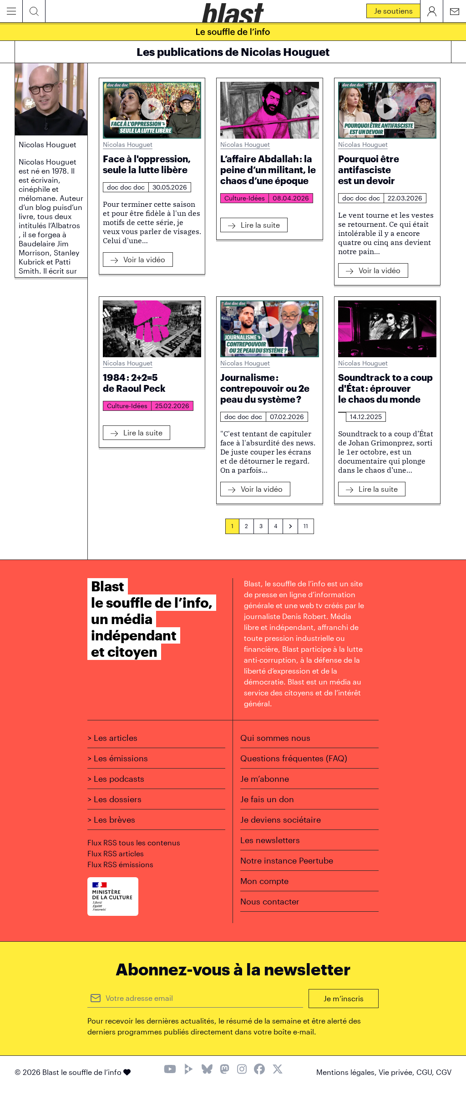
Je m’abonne (264, 779)
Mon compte (264, 881)
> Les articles (112, 738)
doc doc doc (126, 187)
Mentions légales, (347, 1072)
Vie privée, (397, 1072)
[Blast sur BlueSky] (207, 1070)
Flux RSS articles (115, 853)
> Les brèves (111, 819)
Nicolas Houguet (127, 144)
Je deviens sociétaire (280, 819)
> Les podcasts (115, 779)
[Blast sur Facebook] (259, 1070)
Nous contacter (269, 901)
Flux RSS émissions (120, 864)
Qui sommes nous (275, 738)
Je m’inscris (344, 998)
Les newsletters (270, 840)
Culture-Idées (244, 198)
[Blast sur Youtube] (170, 1070)
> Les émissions (117, 758)
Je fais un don (267, 799)
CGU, (426, 1072)
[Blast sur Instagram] (242, 1070)
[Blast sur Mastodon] (224, 1070)
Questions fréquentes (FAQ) (293, 758)
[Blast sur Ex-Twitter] (277, 1070)
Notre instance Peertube (286, 860)
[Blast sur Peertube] (188, 1070)
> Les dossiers (114, 799)
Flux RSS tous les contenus (133, 842)
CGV (443, 1072)
